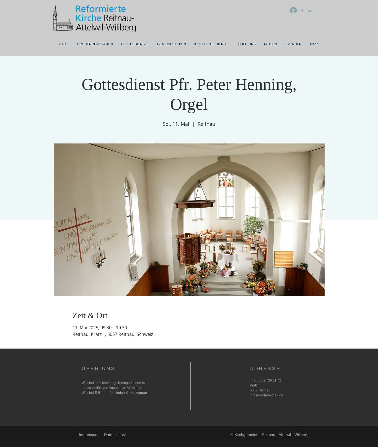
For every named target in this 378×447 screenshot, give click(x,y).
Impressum (89, 434)
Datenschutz (115, 434)
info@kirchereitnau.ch (266, 395)
